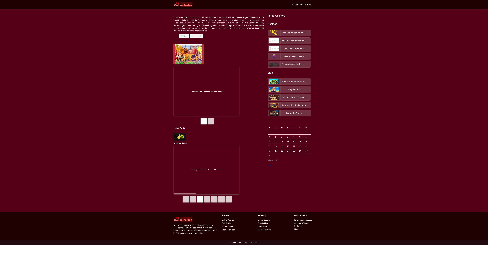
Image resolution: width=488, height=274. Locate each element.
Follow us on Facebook (303, 220)
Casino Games (228, 226)
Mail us (297, 229)
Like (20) (183, 36)
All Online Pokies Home (301, 4)
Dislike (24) (196, 36)
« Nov (270, 165)
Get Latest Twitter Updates (301, 224)
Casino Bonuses (228, 230)
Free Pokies (226, 223)
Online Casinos (228, 220)
